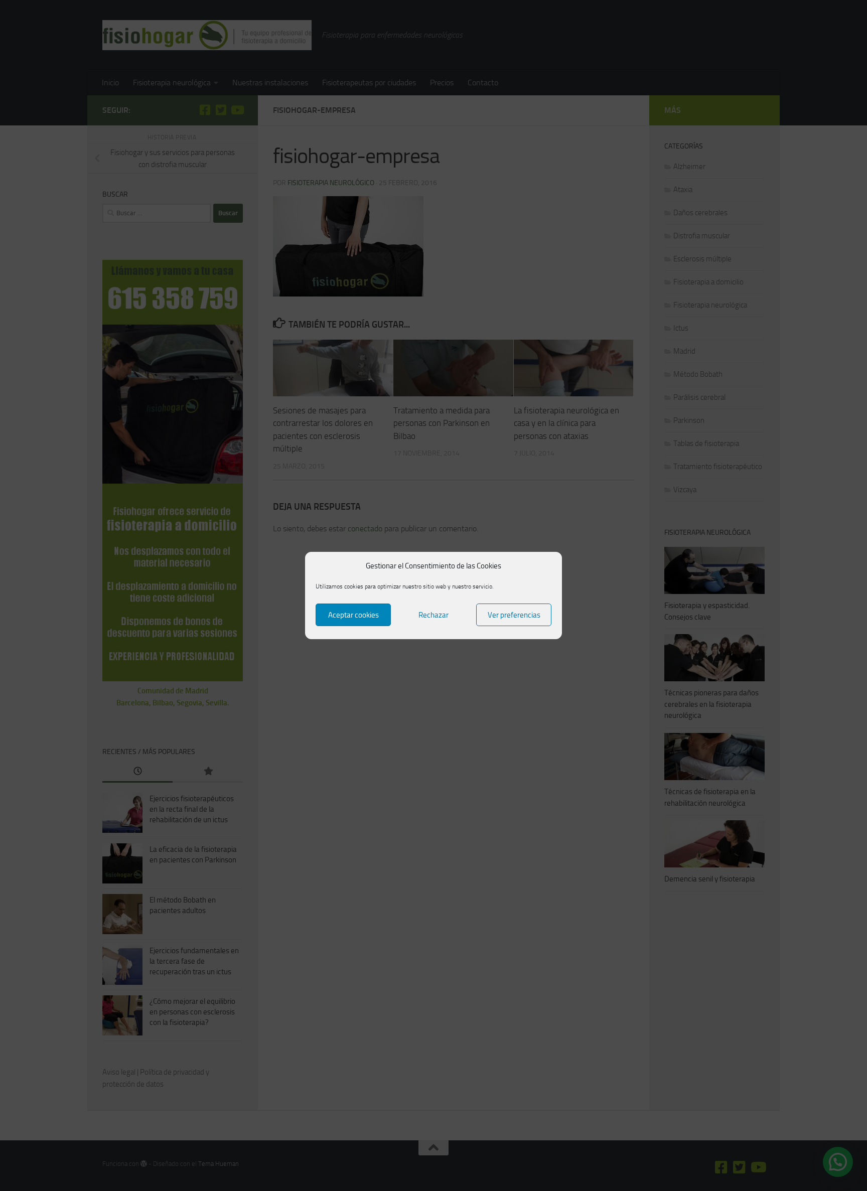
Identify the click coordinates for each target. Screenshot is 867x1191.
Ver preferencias (514, 615)
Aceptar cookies (353, 615)
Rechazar (433, 615)
